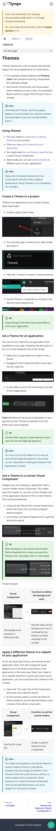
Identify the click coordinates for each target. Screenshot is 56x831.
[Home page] (4, 39)
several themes (39, 159)
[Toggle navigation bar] (4, 4)
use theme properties (37, 152)
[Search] (51, 4)
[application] (51, 825)
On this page (10, 50)
